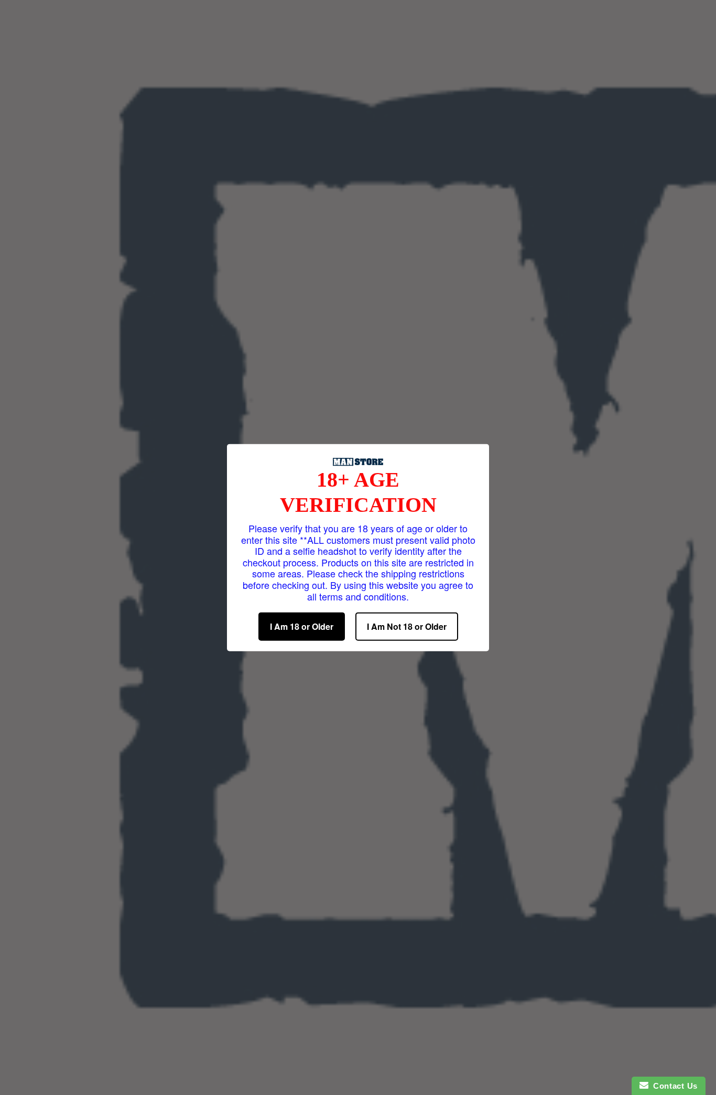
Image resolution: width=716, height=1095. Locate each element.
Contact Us (673, 1085)
